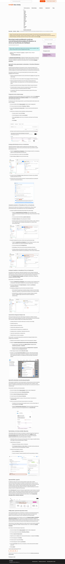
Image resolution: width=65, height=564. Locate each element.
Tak (10, 550)
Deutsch (25, 12)
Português (25, 14)
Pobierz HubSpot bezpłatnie (51, 1)
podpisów (22, 52)
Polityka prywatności (42, 561)
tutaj (39, 36)
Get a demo (42, 1)
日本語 (24, 13)
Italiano (25, 17)
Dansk (24, 22)
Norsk (24, 23)
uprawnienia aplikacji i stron (13, 435)
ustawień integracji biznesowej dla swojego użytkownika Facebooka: (25, 342)
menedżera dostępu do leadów (18, 276)
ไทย (24, 25)
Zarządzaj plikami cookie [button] (51, 561)
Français (25, 15)
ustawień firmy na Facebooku (19, 151)
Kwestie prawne (35, 561)
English (25, 27)
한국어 (24, 24)
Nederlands (25, 16)
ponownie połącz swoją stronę (21, 406)
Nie (15, 550)
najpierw (31, 434)
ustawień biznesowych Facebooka (21, 212)
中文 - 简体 (25, 26)
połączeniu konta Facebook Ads (15, 57)
